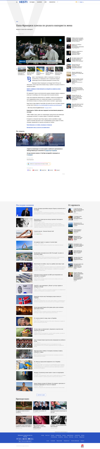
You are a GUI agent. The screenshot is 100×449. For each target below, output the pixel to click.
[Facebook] (84, 442)
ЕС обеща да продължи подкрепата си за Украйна (47, 361)
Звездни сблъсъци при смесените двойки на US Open (78, 258)
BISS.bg (82, 435)
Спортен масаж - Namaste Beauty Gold (44, 231)
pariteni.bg (73, 69)
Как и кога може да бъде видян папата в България (56, 144)
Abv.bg (42, 435)
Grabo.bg (66, 436)
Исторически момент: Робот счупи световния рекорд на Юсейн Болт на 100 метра (78, 89)
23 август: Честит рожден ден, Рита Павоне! (58, 426)
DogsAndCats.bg (70, 435)
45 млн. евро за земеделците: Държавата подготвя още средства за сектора (48, 329)
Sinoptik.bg (60, 436)
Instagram (30, 154)
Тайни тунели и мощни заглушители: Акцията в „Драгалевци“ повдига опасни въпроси (77, 39)
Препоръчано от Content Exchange (60, 431)
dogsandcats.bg (74, 75)
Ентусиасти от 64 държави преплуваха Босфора (79, 224)
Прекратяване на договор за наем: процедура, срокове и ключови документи (77, 66)
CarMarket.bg (77, 435)
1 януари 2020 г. (48, 107)
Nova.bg (64, 435)
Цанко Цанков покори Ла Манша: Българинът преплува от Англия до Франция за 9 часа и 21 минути (49, 384)
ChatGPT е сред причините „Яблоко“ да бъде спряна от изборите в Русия (48, 286)
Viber (30, 170)
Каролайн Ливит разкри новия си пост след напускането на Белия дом (77, 105)
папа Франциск (30, 159)
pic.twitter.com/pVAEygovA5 (55, 105)
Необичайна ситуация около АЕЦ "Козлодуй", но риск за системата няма (49, 253)
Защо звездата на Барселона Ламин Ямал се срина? (78, 251)
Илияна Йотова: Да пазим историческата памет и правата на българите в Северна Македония (77, 97)
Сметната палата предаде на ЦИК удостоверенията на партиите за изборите (48, 275)
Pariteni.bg (71, 436)
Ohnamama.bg (54, 436)
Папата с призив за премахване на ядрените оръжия (23, 144)
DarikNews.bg (58, 435)
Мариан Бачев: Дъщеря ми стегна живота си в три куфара (78, 238)
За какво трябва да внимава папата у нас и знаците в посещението (39, 144)
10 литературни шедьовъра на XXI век (59, 411)
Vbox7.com (47, 435)
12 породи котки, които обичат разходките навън (78, 217)
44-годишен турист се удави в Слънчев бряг (45, 242)
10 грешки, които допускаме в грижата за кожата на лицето (24, 426)
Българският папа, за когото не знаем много (38, 127)
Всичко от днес (41, 394)
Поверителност (67, 440)
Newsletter (36, 170)
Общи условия (59, 440)
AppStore (54, 150)
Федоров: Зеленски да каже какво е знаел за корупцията (49, 372)
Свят (45, 2)
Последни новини (25, 205)
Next (64, 71)
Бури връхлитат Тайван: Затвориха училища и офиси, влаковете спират (48, 351)
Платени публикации (75, 440)
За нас (48, 440)
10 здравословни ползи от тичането (22, 411)
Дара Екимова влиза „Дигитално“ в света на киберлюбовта (39, 426)
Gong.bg (52, 435)
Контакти (82, 440)
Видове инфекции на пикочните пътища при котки (77, 73)
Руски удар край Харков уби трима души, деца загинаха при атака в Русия (48, 308)
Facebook (51, 170)
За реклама (53, 440)
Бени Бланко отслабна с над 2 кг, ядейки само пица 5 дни (49, 264)
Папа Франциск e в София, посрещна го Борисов (39, 125)
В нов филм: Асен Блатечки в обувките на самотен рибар (79, 245)
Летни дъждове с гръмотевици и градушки (78, 230)
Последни (32, 2)
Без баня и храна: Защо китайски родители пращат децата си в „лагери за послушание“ (77, 59)
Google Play (48, 150)
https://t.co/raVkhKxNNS (42, 105)
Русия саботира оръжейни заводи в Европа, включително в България (50, 209)
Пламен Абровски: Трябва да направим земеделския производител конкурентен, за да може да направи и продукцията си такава (78, 276)
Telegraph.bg (81, 436)
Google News (43, 170)
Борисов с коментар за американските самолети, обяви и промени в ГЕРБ (77, 53)
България (39, 2)
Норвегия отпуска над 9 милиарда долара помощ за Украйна (47, 297)
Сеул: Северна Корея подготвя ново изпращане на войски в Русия (49, 340)
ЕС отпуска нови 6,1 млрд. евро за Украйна (45, 318)
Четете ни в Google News (26, 441)
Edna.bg (76, 436)
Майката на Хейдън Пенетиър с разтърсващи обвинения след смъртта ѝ (78, 46)
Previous (16, 71)
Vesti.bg (23, 2)
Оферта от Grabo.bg (37, 232)
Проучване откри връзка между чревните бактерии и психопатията (48, 220)
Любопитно (52, 2)
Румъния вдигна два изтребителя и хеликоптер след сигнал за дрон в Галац (78, 266)
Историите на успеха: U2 (39, 410)
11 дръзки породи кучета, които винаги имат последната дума (79, 210)
